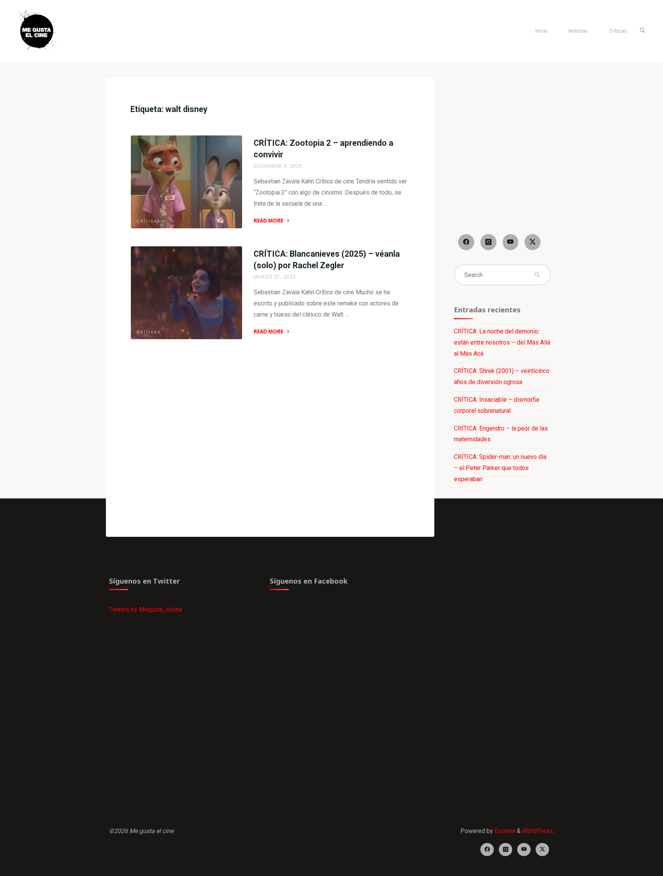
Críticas (148, 221)
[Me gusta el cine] (36, 30)
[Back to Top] (633, 865)
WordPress (537, 831)
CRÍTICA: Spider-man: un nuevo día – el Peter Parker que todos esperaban (500, 468)
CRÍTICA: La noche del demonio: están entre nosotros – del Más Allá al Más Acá (502, 342)
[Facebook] (466, 242)
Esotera (504, 831)
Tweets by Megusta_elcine (145, 609)
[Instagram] (488, 242)
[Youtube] (511, 242)
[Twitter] (532, 242)
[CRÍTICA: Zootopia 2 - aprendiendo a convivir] (186, 181)
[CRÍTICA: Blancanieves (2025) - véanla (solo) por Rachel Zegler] (186, 292)
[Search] (642, 30)
